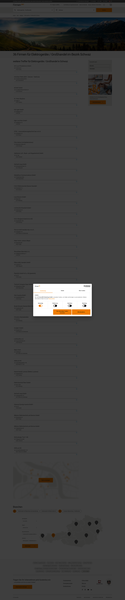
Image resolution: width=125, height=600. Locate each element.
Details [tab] (62, 290)
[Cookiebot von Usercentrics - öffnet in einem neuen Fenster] (84, 286)
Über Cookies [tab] (82, 290)
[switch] (55, 306)
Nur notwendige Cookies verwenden (62, 312)
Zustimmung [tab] (43, 290)
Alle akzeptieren (81, 312)
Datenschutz (52, 298)
